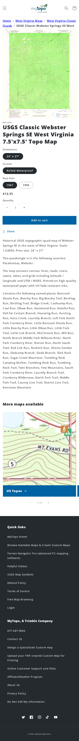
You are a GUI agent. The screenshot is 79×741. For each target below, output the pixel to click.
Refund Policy (16, 583)
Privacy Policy (16, 693)
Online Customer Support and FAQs (31, 668)
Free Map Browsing (20, 599)
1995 (26, 185)
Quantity (8, 200)
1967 (10, 185)
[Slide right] (48, 503)
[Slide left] (31, 503)
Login (11, 607)
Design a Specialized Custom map (30, 647)
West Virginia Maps (29, 21)
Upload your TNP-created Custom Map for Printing (36, 658)
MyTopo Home (17, 536)
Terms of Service (18, 591)
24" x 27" (13, 156)
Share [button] (11, 231)
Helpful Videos (17, 566)
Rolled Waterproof (20, 170)
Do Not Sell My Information (26, 701)
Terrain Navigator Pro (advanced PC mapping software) (37, 556)
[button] (5, 8)
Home (7, 21)
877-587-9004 (16, 630)
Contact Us (14, 639)
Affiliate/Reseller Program (24, 676)
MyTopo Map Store (43, 734)
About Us (13, 685)
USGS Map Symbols (20, 574)
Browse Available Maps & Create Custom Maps (38, 545)
